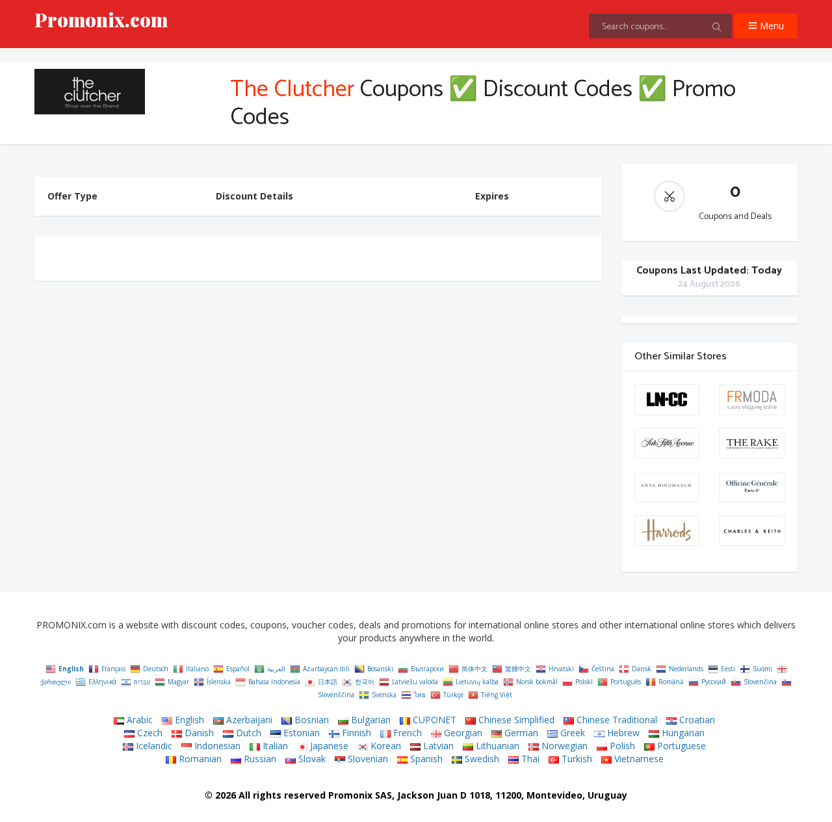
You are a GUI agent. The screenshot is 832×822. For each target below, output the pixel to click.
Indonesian (216, 745)
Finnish (355, 732)
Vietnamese (638, 758)
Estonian (300, 732)
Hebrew (622, 732)
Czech (148, 732)
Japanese (327, 745)
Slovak (311, 758)
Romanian (199, 758)
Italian (274, 745)
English (188, 719)
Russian (258, 758)
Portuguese (680, 745)
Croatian (696, 719)
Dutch (247, 732)
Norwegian (563, 745)
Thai (529, 758)
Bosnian (310, 719)
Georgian (461, 732)
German (520, 732)
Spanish (425, 758)
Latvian (437, 745)
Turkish (575, 758)
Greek (571, 732)
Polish (621, 745)
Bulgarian (369, 719)
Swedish (480, 758)
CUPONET (433, 719)
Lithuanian (496, 745)
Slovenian (366, 758)
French (406, 732)
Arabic (138, 719)
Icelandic (152, 745)
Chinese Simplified (515, 719)
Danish (198, 732)
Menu (770, 25)
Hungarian (682, 732)
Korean (384, 745)
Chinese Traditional (615, 719)
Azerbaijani (248, 719)
